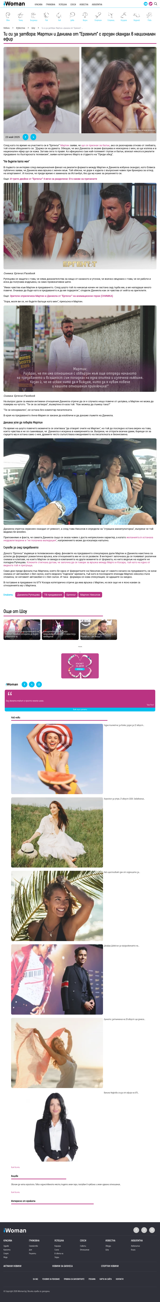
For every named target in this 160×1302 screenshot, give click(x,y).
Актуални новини (12, 1266)
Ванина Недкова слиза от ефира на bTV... (121, 1092)
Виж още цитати (80, 709)
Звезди (108, 1246)
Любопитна (97, 4)
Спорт (6, 1253)
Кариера (57, 1246)
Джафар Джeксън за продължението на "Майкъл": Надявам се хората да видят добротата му (22, 634)
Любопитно (135, 1246)
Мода (5, 1257)
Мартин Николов (90, 594)
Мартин (64, 145)
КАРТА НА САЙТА (106, 1279)
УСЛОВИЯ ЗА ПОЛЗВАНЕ (51, 1279)
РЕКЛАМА (92, 1279)
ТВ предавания (53, 594)
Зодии (56, 1257)
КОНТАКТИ (120, 1279)
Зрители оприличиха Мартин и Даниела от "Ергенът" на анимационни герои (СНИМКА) (61, 295)
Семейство (33, 1246)
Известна (84, 4)
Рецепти (32, 1253)
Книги (133, 1250)
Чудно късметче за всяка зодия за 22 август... (124, 725)
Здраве (6, 1246)
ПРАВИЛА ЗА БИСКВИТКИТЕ (74, 1279)
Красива (38, 4)
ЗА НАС (35, 1279)
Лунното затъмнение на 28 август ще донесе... (124, 1019)
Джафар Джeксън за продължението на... (121, 945)
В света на (58, 1253)
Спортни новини (110, 1266)
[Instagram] (39, 684)
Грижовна (50, 4)
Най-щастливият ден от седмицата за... (122, 872)
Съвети (83, 1246)
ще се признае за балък (95, 145)
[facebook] (25, 684)
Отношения (84, 1250)
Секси (73, 4)
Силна (56, 1250)
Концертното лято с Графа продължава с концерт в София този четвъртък (59, 634)
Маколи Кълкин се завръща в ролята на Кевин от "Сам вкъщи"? (99, 635)
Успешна (63, 4)
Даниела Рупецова (28, 594)
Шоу (107, 1250)
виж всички (15, 1167)
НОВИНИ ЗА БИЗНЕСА (62, 1266)
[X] (32, 684)
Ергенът (71, 594)
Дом (30, 1250)
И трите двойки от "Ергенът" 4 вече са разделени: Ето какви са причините (53, 178)
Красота (7, 1250)
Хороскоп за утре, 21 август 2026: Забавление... (124, 798)
